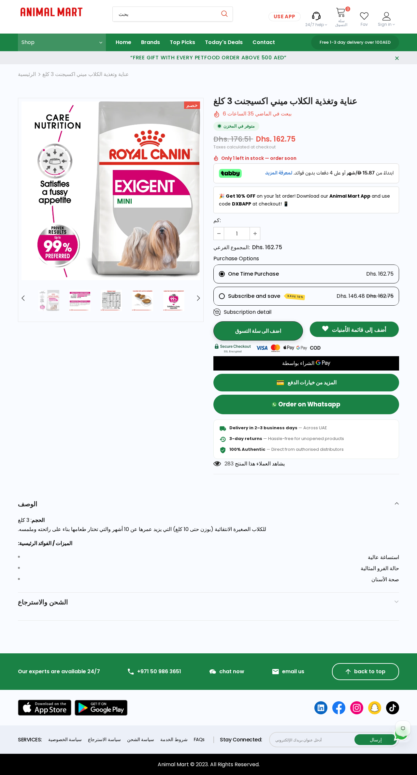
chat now (231, 671)
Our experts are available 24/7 (59, 671)
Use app (284, 16)
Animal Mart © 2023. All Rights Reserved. (209, 764)
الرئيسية (27, 74)
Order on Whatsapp (309, 404)
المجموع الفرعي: (231, 247)
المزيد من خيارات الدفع (312, 382)
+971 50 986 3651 (159, 671)
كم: (217, 220)
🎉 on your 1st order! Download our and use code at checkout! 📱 (304, 200)
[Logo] (60, 12)
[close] (397, 57)
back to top (369, 671)
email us (293, 671)
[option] (111, 190)
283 (229, 463)
